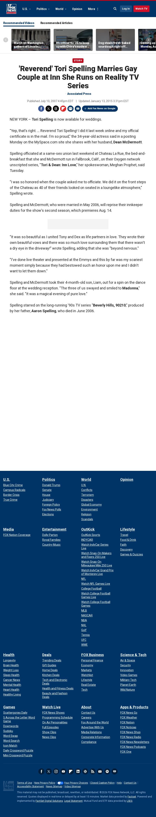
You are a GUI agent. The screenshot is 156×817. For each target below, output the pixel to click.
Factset (132, 796)
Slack (85, 771)
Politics (42, 9)
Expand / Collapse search (115, 8)
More (91, 9)
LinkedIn (78, 771)
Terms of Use (24, 782)
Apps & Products (134, 707)
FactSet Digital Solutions (49, 801)
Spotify (107, 771)
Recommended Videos (18, 23)
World (59, 9)
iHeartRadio (115, 771)
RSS (93, 771)
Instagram (56, 771)
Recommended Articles (56, 23)
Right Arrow (148, 39)
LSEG (129, 801)
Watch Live (51, 707)
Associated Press (79, 93)
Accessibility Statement (30, 786)
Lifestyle (127, 529)
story (78, 60)
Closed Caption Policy (102, 782)
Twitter (49, 109)
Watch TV (141, 8)
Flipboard (63, 109)
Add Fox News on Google (101, 108)
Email (78, 109)
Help (119, 782)
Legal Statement (73, 801)
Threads (56, 109)
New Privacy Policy (44, 782)
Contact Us (130, 782)
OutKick (88, 529)
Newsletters (100, 771)
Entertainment (54, 529)
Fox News (11, 9)
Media (8, 529)
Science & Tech (133, 655)
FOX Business (92, 655)
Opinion (77, 9)
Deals (46, 655)
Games (9, 707)
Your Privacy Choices (76, 782)
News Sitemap (54, 786)
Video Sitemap (72, 786)
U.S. (25, 9)
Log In (126, 8)
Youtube (63, 771)
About (86, 707)
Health (8, 655)
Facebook (41, 109)
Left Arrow (5, 39)
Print (70, 109)
